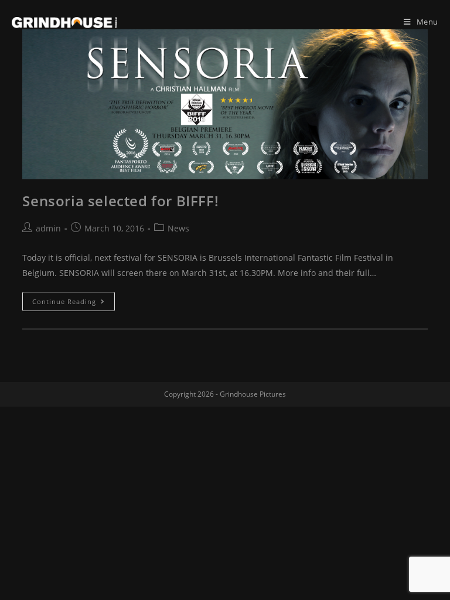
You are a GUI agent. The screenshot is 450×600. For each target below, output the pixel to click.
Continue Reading (64, 301)
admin (48, 228)
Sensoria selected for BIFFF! (120, 200)
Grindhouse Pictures (253, 394)
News (178, 228)
